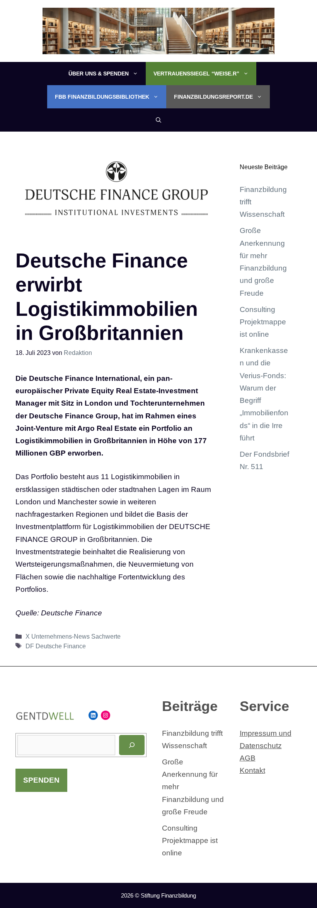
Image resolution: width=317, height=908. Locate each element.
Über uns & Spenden (98, 73)
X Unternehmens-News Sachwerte (73, 636)
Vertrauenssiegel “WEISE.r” (196, 73)
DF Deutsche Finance (56, 645)
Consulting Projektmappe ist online (263, 322)
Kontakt (252, 770)
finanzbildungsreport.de (213, 97)
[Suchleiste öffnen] (158, 120)
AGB (248, 758)
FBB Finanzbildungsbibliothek (102, 97)
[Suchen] (132, 745)
